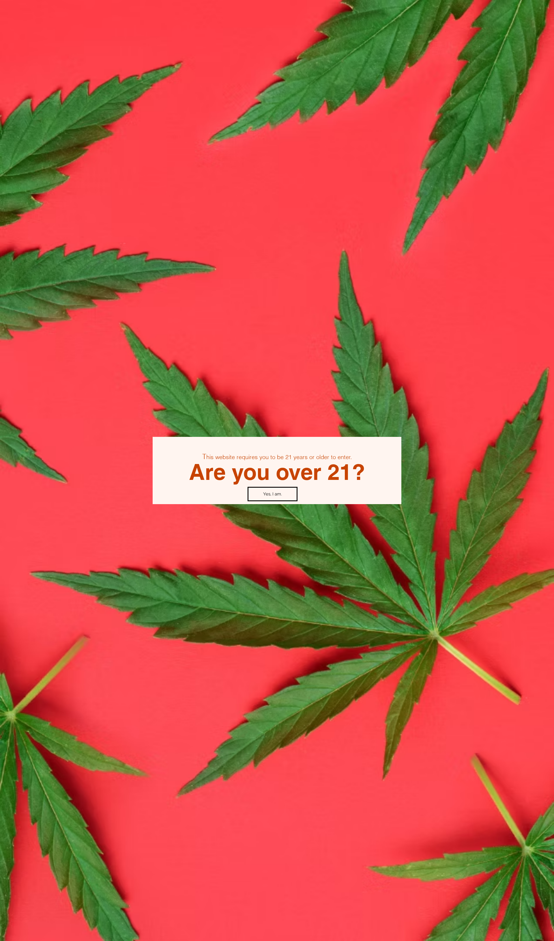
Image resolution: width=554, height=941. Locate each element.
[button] (272, 494)
